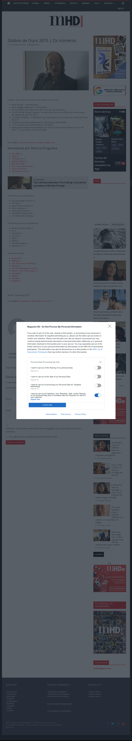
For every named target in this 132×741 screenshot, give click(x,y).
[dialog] (66, 370)
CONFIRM (47, 405)
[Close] (110, 327)
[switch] (98, 367)
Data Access (66, 414)
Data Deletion (51, 414)
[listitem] (66, 362)
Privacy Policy (80, 414)
